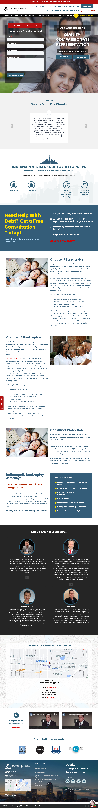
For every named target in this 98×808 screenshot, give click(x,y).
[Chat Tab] (49, 404)
